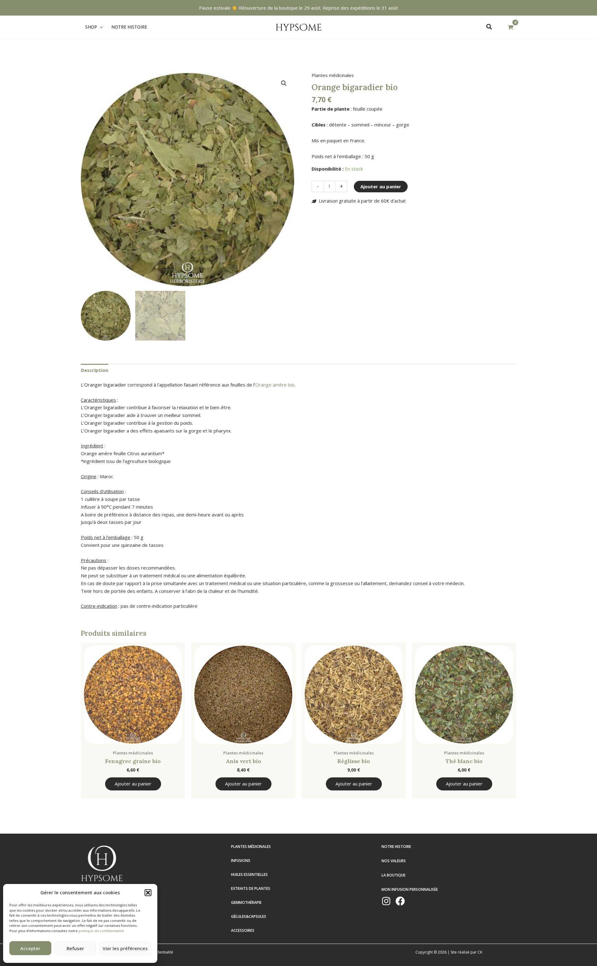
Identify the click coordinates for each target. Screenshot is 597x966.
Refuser (75, 948)
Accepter (30, 948)
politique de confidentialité (101, 930)
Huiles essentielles (249, 874)
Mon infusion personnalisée (410, 889)
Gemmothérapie (246, 902)
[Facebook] (400, 901)
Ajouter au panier (380, 186)
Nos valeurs (394, 860)
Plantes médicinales (333, 75)
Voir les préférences (125, 948)
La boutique (393, 875)
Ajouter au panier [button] (133, 784)
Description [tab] (94, 370)
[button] (148, 893)
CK (480, 952)
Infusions (240, 860)
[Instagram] (386, 901)
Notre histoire (396, 846)
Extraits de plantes (250, 888)
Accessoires (242, 930)
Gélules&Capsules (248, 916)
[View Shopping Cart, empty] (510, 27)
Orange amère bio (274, 385)
